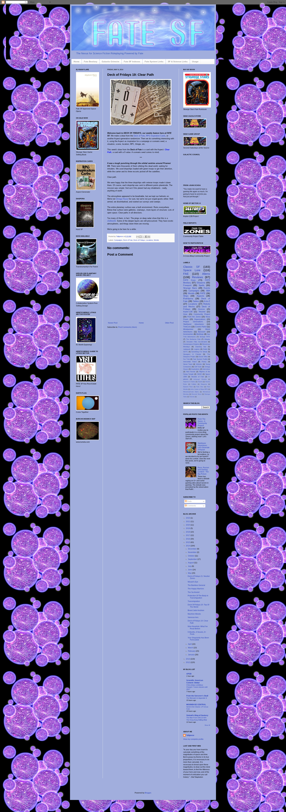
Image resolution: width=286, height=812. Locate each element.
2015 (188, 542)
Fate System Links (154, 61)
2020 (188, 525)
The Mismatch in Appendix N (196, 698)
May (190, 573)
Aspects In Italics (189, 381)
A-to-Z (207, 301)
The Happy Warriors (196, 589)
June (190, 570)
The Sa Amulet (193, 592)
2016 (188, 539)
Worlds (156, 240)
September (192, 559)
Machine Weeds (194, 614)
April (190, 644)
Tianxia (191, 396)
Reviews (197, 277)
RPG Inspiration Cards (155, 136)
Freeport (187, 285)
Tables (196, 301)
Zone (185, 314)
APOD (189, 674)
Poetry (204, 362)
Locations (149, 240)
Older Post (169, 323)
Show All (207, 725)
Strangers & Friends (192, 354)
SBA (208, 290)
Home (76, 61)
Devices (201, 309)
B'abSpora (188, 298)
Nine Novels (190, 371)
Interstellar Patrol (189, 362)
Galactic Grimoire (110, 61)
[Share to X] (143, 236)
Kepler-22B (187, 312)
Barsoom (201, 332)
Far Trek (186, 359)
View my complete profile (193, 739)
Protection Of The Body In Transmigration (198, 597)
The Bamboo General (196, 585)
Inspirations (195, 369)
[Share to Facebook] (146, 236)
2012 (188, 662)
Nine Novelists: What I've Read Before (198, 627)
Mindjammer (188, 329)
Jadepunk (186, 349)
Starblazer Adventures (193, 324)
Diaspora (201, 282)
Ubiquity (207, 339)
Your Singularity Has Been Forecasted (198, 639)
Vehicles (199, 364)
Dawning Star (200, 347)
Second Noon (196, 394)
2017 (188, 535)
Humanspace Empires (191, 344)
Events (207, 288)
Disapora (204, 384)
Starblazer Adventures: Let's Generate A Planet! (203, 446)
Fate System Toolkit (200, 359)
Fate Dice (199, 387)
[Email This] (137, 236)
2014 (188, 546)
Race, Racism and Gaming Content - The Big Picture (203, 471)
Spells (201, 285)
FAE (186, 273)
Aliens (206, 273)
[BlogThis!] (140, 236)
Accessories (188, 334)
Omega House (122, 199)
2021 (188, 521)
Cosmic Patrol (200, 327)
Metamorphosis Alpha (191, 392)
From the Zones (194, 317)
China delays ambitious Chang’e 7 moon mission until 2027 (196, 687)
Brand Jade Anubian (196, 610)
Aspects (200, 296)
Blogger (148, 793)
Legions (197, 349)
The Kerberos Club (193, 339)
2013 (188, 659)
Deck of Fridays (139, 240)
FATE (202, 293)
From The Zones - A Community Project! (202, 422)
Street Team (187, 364)
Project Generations (193, 322)
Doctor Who (203, 356)
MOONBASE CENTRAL (196, 705)
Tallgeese (119, 236)
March (190, 648)
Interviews (206, 369)
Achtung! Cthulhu (200, 379)
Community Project (202, 314)
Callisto (193, 384)
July (190, 566)
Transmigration (194, 601)
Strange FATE (205, 337)
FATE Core (189, 280)
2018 (188, 532)
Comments (191, 506)
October (191, 556)
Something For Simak (199, 352)
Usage (195, 61)
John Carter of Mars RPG (199, 389)
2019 (188, 528)
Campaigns (118, 240)
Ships (185, 296)
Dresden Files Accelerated (196, 342)
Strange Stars (190, 288)
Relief (205, 349)
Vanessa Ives (193, 617)
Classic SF (191, 266)
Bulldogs (200, 334)
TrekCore (187, 327)
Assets (200, 381)
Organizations (199, 319)
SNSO (199, 374)
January (191, 655)
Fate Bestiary (90, 61)
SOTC (185, 352)
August (191, 563)
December (192, 549)
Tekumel (202, 312)
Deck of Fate (139, 136)
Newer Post (112, 323)
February (192, 651)
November (192, 552)
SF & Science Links (178, 61)
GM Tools (198, 367)
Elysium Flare (188, 387)
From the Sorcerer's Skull (197, 696)
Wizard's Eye (193, 582)
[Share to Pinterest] (148, 236)
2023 (188, 518)
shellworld (111, 221)
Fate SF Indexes (132, 61)
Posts (189, 501)
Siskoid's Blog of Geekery (197, 715)
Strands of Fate (197, 377)
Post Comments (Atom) (127, 327)
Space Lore (191, 270)
